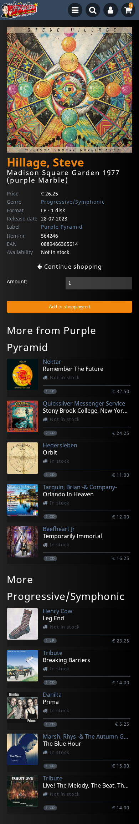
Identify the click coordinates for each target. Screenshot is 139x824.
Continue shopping (72, 266)
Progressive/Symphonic (73, 201)
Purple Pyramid (62, 226)
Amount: (17, 281)
